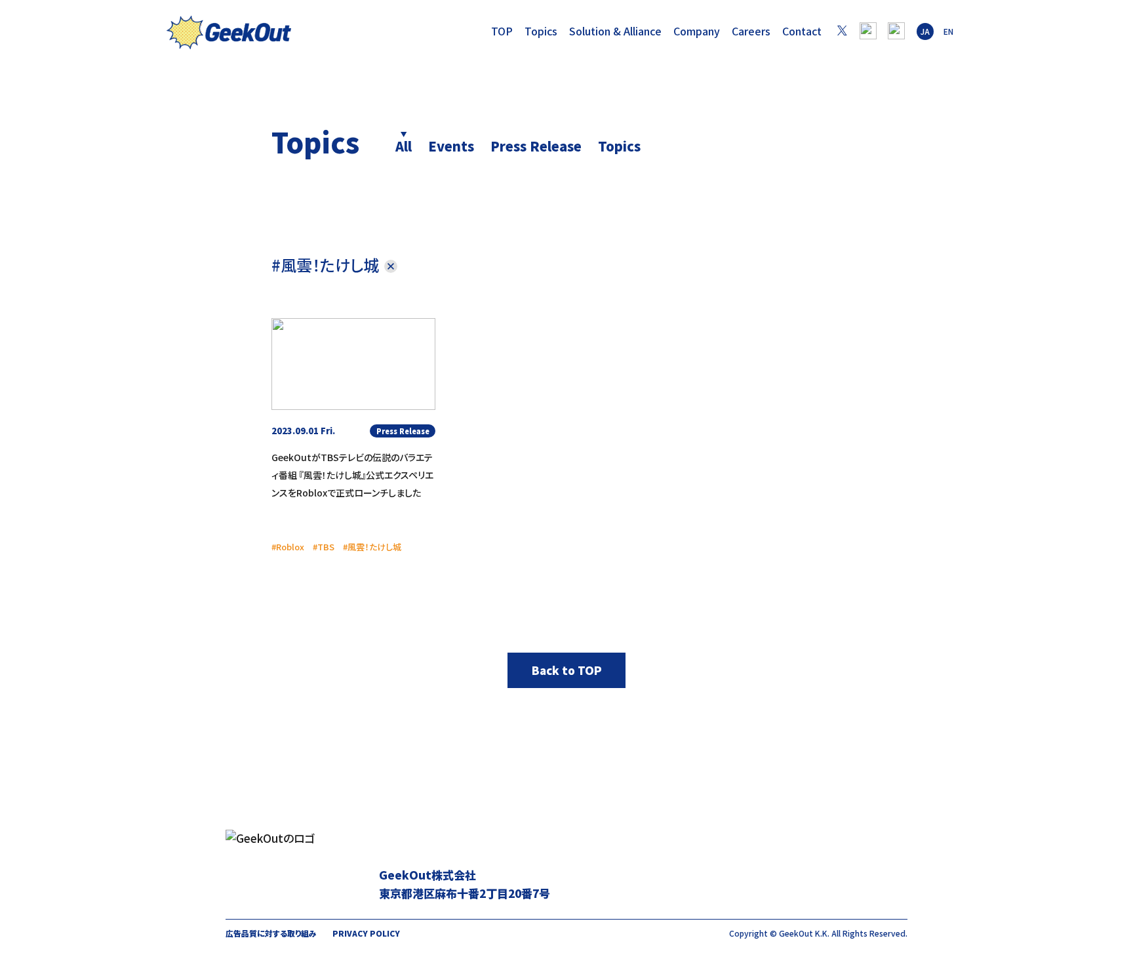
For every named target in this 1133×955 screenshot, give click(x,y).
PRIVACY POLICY (366, 933)
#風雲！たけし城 (325, 265)
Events (451, 145)
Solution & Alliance (615, 31)
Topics (541, 31)
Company (696, 31)
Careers (751, 31)
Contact (802, 31)
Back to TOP (567, 670)
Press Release (536, 145)
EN (948, 31)
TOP (502, 31)
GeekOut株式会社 (229, 34)
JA (925, 31)
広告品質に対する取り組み (271, 933)
